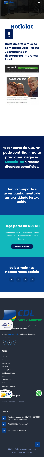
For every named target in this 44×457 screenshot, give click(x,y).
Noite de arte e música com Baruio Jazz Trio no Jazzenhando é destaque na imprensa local (22, 51)
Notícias (5, 383)
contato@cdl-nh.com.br (17, 430)
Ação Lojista (6, 370)
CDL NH (4, 357)
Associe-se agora (22, 246)
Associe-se (6, 363)
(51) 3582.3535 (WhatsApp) (18, 424)
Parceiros (5, 366)
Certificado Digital (8, 373)
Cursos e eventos (8, 386)
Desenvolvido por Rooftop (22, 452)
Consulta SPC (7, 380)
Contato (5, 389)
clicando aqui (13, 334)
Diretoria (5, 360)
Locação (5, 376)
